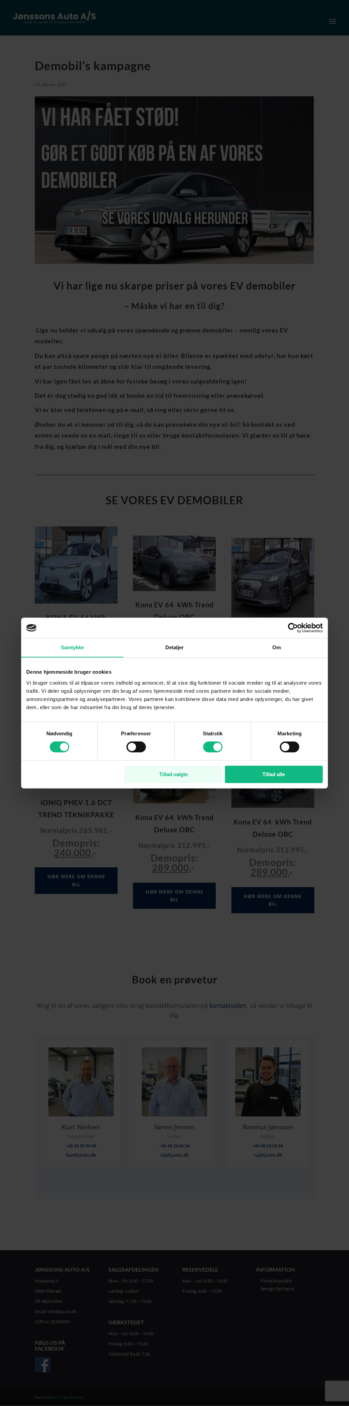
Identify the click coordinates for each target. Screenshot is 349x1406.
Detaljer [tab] (174, 647)
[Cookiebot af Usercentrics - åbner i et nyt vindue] (293, 628)
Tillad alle (273, 774)
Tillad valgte (173, 774)
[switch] (136, 746)
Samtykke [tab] (72, 647)
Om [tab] (276, 647)
